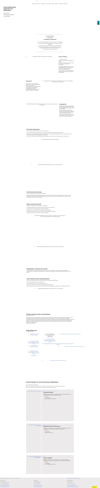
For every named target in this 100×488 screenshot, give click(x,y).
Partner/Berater (65, 3)
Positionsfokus (38, 3)
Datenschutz (78, 478)
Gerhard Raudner (48, 392)
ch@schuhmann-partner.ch (38, 485)
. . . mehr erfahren (45, 396)
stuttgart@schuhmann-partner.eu (72, 485)
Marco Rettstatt (47, 458)
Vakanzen (49, 3)
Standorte (56, 3)
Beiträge (53, 3)
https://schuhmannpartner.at (4, 486)
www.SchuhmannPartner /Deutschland (72, 486)
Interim (47, 3)
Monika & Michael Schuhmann (51, 426)
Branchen (33, 3)
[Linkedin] (98, 22)
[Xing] (98, 24)
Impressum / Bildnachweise (71, 478)
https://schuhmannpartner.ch (38, 486)
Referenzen (60, 3)
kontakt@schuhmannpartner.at (4, 485)
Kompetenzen (43, 3)
